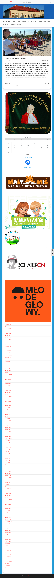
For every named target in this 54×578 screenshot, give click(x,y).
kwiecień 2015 (8, 548)
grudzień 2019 (8, 455)
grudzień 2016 (8, 517)
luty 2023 (7, 388)
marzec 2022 (8, 407)
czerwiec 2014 (8, 565)
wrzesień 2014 (8, 563)
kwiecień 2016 (8, 530)
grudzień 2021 (8, 414)
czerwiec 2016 (8, 526)
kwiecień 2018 (8, 488)
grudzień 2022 (8, 392)
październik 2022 (8, 396)
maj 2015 (7, 545)
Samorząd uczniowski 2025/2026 (12, 24)
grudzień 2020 (8, 434)
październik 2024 (8, 355)
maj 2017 (7, 506)
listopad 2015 (8, 539)
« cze (28, 154)
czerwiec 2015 (8, 543)
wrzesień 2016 (8, 523)
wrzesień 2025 (8, 342)
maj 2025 (7, 348)
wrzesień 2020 (8, 440)
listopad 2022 (8, 394)
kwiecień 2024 (8, 361)
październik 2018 (8, 477)
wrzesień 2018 (8, 480)
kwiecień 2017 (8, 508)
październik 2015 (8, 541)
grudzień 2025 (8, 335)
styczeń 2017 (8, 515)
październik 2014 (8, 561)
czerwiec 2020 (8, 442)
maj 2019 (7, 464)
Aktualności (7, 21)
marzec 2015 (8, 550)
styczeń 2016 (8, 537)
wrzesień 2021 (8, 420)
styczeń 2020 (8, 453)
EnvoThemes (29, 575)
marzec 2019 (8, 469)
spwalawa (15, 60)
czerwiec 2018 (8, 484)
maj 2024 (7, 359)
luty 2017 (7, 512)
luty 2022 (7, 409)
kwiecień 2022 (8, 405)
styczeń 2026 (8, 333)
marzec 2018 (8, 491)
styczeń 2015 (8, 554)
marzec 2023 (8, 385)
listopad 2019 (8, 458)
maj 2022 (7, 403)
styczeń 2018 (8, 493)
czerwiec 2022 (8, 401)
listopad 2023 (8, 372)
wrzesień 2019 (8, 462)
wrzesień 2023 (8, 377)
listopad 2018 (8, 475)
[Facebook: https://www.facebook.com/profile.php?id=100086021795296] (27, 162)
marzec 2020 (8, 449)
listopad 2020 (8, 436)
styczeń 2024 (8, 368)
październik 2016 (8, 521)
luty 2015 (7, 552)
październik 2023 (8, 374)
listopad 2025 (8, 337)
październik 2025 (8, 339)
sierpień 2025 (8, 344)
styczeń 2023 (8, 390)
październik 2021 (8, 418)
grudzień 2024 (8, 350)
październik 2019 (8, 460)
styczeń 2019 (8, 471)
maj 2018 (7, 486)
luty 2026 (7, 331)
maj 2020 (7, 445)
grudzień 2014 (8, 556)
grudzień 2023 (8, 370)
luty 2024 (7, 366)
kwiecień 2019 (8, 466)
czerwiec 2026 (8, 324)
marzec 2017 (8, 510)
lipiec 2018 (7, 482)
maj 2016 (7, 528)
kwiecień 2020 (8, 447)
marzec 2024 (8, 363)
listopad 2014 (8, 558)
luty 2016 (7, 534)
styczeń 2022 (8, 412)
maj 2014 (7, 567)
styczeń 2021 (8, 431)
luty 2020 (7, 451)
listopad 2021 (8, 416)
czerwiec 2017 (8, 504)
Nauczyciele (16, 21)
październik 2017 (8, 499)
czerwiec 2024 (8, 357)
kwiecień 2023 (8, 383)
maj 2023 (7, 381)
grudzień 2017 (8, 495)
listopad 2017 (8, 497)
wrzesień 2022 (8, 398)
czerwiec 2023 (8, 379)
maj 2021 (7, 425)
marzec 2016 (8, 532)
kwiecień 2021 (8, 427)
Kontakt (34, 21)
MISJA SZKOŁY (25, 21)
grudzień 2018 (8, 473)
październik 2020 (8, 438)
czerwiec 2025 (8, 346)
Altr (11, 1)
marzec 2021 (8, 429)
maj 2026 (7, 326)
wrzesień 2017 (8, 501)
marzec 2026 (8, 328)
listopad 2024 (8, 352)
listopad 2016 (8, 519)
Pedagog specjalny (44, 21)
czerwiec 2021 (8, 423)
